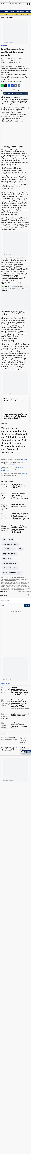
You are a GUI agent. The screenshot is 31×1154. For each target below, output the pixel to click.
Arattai (25, 469)
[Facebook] (9, 85)
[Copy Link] (19, 85)
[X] (5, 85)
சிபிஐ (20, 549)
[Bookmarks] (27, 4)
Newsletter (24, 459)
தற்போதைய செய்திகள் (17, 11)
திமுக (11, 539)
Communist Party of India (10, 544)
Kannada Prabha (17, 1)
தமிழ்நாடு (4, 46)
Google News (5, 470)
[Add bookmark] (29, 46)
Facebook (18, 467)
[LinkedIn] (12, 85)
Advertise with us (8, 42)
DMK (4, 539)
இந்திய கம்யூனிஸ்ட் (10, 554)
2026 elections (7, 558)
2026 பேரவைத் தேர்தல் (10, 563)
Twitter (24, 467)
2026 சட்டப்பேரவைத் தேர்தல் (12, 572)
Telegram (15, 469)
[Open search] (4, 4)
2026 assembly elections (10, 568)
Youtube (10, 469)
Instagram (4, 469)
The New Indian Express (6, 1)
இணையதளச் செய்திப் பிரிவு (10, 90)
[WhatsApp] (2, 85)
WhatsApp (12, 464)
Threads (21, 469)
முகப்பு (6, 11)
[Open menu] (1, 4)
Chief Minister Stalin (9, 549)
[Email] (15, 85)
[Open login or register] (29, 4)
